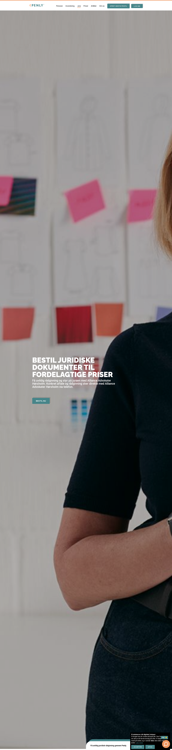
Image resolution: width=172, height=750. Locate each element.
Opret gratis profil (118, 6)
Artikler (94, 6)
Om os (102, 6)
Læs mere (139, 743)
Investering (69, 6)
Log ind (137, 6)
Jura (79, 6)
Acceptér (138, 747)
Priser (86, 6)
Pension (59, 6)
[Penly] (36, 5)
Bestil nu (41, 401)
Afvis (150, 747)
